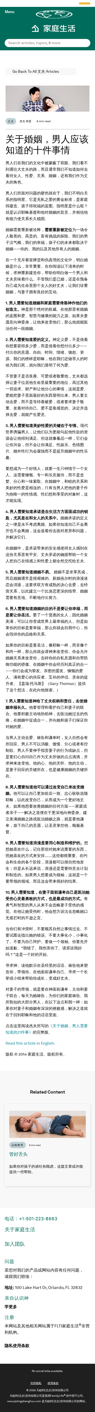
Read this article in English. (30, 1043)
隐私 (9, 1345)
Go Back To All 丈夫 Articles (35, 71)
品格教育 (18, 1145)
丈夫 (11, 121)
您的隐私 (36, 1383)
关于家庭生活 (20, 1229)
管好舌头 (18, 1154)
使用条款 (21, 1345)
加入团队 (15, 1244)
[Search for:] (47, 43)
